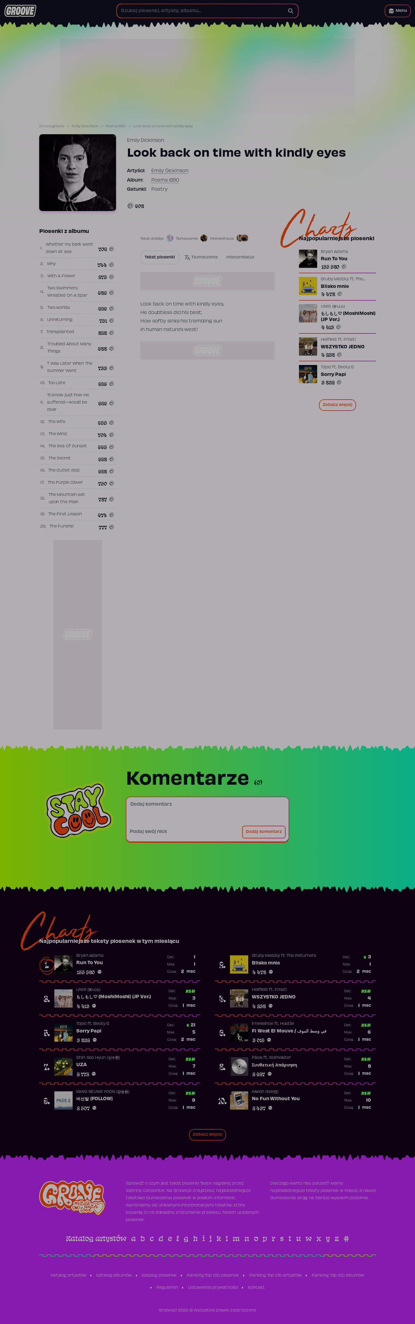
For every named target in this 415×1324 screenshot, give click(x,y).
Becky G (346, 367)
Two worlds (58, 308)
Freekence (262, 1024)
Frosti (350, 340)
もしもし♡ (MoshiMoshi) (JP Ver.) (348, 317)
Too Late (56, 383)
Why (51, 264)
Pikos (257, 1058)
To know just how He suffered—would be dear (68, 403)
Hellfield (329, 340)
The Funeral (62, 526)
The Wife (56, 422)
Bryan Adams (334, 252)
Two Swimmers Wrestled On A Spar (67, 292)
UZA (81, 1065)
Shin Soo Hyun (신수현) (98, 1058)
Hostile (287, 1024)
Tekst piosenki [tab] (160, 257)
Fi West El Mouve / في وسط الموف (289, 1031)
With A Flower (61, 276)
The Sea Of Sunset (68, 446)
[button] (397, 11)
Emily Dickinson (85, 126)
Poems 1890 (116, 126)
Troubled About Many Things (69, 348)
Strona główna (51, 126)
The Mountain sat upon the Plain (67, 498)
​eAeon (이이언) (265, 1092)
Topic (326, 367)
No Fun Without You (276, 1099)
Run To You (334, 259)
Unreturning (59, 320)
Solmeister (280, 1058)
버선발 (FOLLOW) (94, 1099)
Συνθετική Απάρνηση (274, 1065)
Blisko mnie (335, 287)
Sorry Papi (333, 375)
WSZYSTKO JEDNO (343, 347)
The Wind (58, 434)
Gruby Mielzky (335, 279)
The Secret (60, 458)
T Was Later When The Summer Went (69, 367)
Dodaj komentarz (264, 832)
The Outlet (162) (64, 471)
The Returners (301, 956)
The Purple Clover (65, 483)
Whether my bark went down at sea (69, 248)
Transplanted (60, 332)
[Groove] (20, 11)
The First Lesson (65, 514)
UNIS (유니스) (333, 307)
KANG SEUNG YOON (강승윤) (102, 1092)
